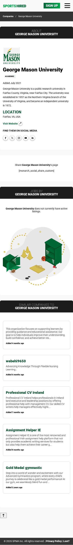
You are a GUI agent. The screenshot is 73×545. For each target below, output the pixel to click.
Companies (8, 16)
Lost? (66, 541)
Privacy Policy (54, 541)
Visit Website (10, 123)
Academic (9, 76)
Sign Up (52, 5)
